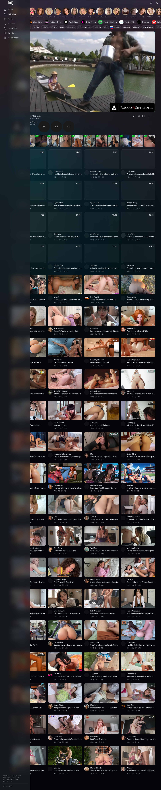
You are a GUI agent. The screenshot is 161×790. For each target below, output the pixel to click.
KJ (56, 126)
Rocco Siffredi (30, 122)
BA (44, 126)
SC (68, 126)
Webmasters (8, 779)
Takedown (17, 776)
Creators (15, 777)
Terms (17, 779)
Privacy (6, 781)
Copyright (7, 776)
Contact (6, 777)
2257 (12, 781)
